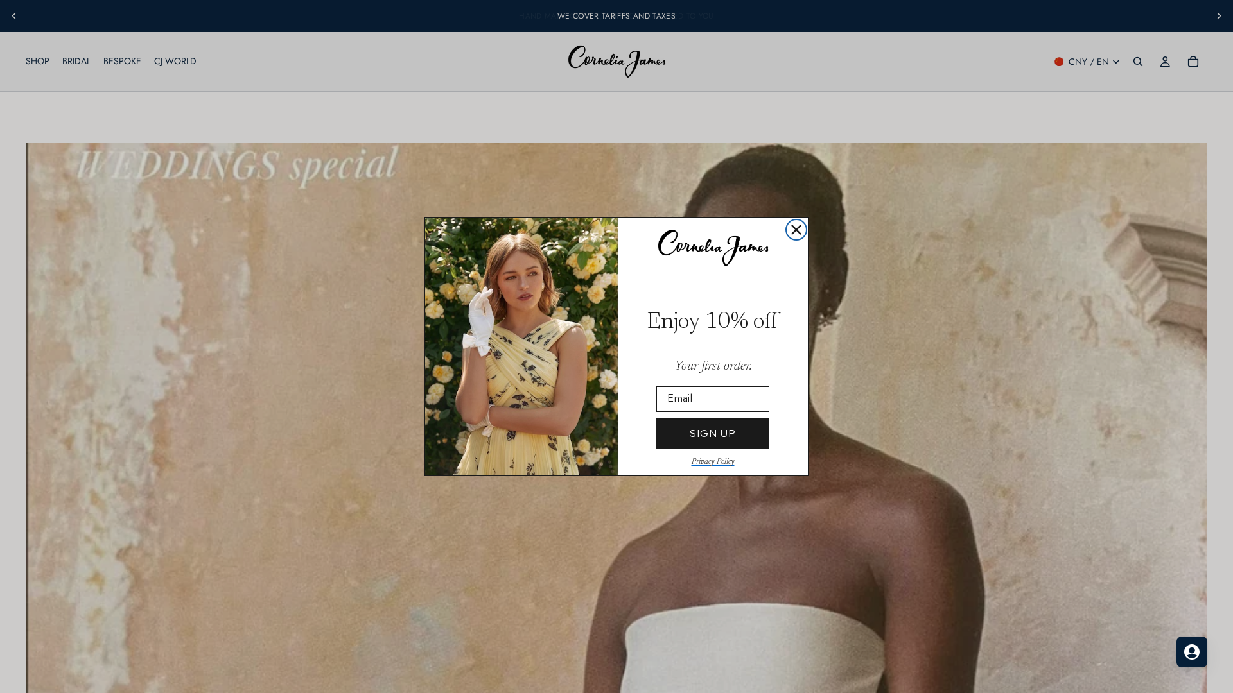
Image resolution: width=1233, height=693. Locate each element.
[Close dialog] (796, 229)
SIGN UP (713, 433)
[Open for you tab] (1191, 652)
